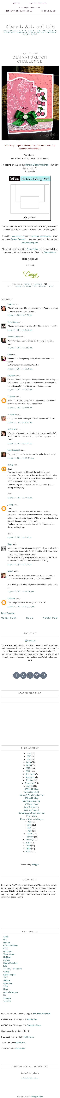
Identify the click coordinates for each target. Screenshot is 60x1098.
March (29, 834)
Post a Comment (7, 613)
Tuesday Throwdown (12, 969)
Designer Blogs (37, 1096)
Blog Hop (7, 951)
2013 (28, 765)
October (29, 780)
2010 (28, 843)
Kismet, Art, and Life (30, 26)
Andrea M (11, 429)
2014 (28, 762)
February (30, 837)
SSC (5, 977)
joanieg (10, 464)
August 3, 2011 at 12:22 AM (21, 458)
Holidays (7, 957)
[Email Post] (45, 284)
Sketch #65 (20, 1048)
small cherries (18, 236)
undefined (36, 1078)
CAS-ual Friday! (31, 789)
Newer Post (51, 618)
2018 (29, 756)
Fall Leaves (29, 1037)
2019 (29, 753)
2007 (28, 852)
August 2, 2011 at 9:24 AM (20, 422)
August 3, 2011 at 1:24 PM (20, 537)
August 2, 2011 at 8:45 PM (20, 443)
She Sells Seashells (41, 1013)
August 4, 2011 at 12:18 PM (21, 606)
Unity (5, 989)
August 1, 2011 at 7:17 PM (20, 347)
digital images (9, 974)
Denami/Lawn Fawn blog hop (31, 813)
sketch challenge (43, 286)
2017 (29, 759)
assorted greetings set (41, 236)
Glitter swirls (31, 816)
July (29, 822)
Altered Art (8, 983)
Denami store (50, 252)
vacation (7, 1001)
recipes (6, 960)
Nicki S (11, 571)
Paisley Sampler (18, 239)
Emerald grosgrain (29, 242)
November (30, 777)
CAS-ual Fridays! (31, 810)
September (29, 783)
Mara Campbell (14, 450)
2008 (28, 849)
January (29, 840)
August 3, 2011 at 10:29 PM (21, 591)
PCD (5, 948)
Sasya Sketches (10, 963)
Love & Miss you (31, 807)
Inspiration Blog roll (18, 11)
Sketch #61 (20, 1043)
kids (5, 966)
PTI (4, 940)
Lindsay (11, 304)
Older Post (9, 618)
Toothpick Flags (34, 1025)
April (30, 831)
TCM (5, 986)
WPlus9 (6, 980)
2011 (28, 771)
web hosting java (27, 1078)
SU (4, 995)
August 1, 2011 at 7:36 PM (20, 368)
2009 (28, 846)
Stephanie (11, 375)
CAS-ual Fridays (10, 945)
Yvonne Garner (14, 336)
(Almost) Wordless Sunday (31, 795)
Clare (10, 354)
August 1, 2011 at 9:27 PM (20, 389)
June (29, 825)
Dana (10, 544)
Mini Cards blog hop (31, 801)
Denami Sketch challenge (31, 819)
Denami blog (32, 249)
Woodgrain (32, 1019)
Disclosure (48, 11)
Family (6, 972)
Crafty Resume (38, 3)
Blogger (35, 864)
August (30, 786)
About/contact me (30, 7)
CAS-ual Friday (31, 804)
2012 (28, 768)
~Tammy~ (12, 414)
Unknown (11, 396)
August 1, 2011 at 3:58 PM (20, 315)
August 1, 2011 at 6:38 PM (20, 330)
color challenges (10, 992)
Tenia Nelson (13, 322)
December (30, 774)
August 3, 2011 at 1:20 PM (20, 497)
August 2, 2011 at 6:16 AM (20, 407)
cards (18, 286)
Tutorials (7, 998)
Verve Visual (8, 954)
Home (16, 3)
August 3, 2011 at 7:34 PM (20, 564)
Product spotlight (31, 792)
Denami (28, 286)
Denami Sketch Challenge (36, 164)
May (29, 828)
